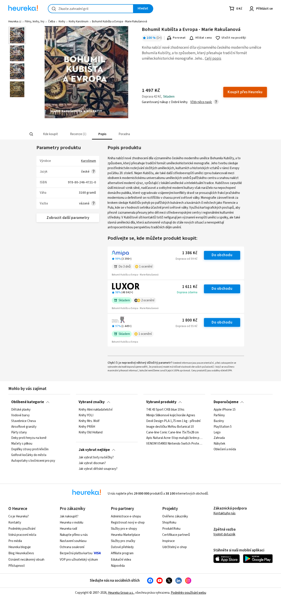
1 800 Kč (189, 320)
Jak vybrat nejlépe (94, 449)
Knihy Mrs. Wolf (89, 421)
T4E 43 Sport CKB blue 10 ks (165, 410)
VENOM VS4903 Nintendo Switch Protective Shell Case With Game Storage (174, 444)
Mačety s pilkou (21, 444)
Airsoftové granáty (23, 426)
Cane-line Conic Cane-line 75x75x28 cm (172, 432)
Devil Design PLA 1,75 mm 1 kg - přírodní (173, 421)
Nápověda (118, 565)
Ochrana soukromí (72, 547)
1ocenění (145, 266)
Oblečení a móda (225, 449)
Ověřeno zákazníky (175, 516)
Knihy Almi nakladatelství (95, 410)
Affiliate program (122, 553)
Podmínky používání (21, 528)
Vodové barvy (20, 415)
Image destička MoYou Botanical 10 (170, 426)
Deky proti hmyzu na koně (29, 438)
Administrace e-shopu (126, 516)
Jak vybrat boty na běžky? (96, 457)
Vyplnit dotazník (224, 534)
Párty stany (19, 432)
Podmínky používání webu (188, 592)
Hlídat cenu (203, 38)
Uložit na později (234, 38)
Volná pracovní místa (22, 535)
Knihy (62, 21)
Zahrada (219, 438)
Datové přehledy (122, 547)
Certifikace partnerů (176, 535)
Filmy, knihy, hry (34, 21)
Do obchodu (222, 255)
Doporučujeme (226, 402)
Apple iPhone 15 (225, 410)
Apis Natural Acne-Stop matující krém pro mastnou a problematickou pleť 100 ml (174, 438)
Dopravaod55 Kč (186, 326)
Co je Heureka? (18, 516)
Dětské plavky (21, 410)
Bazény (219, 421)
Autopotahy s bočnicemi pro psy (33, 461)
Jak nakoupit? (69, 516)
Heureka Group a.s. (121, 592)
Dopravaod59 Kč (186, 259)
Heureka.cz (14, 21)
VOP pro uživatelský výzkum (79, 559)
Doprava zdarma (187, 292)
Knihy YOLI (86, 415)
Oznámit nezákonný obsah (26, 559)
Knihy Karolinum (78, 21)
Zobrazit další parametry (68, 217)
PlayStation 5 (223, 426)
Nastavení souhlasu (73, 541)
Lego (217, 432)
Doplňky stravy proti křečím (30, 449)
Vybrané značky (92, 402)
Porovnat (179, 38)
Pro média (15, 541)
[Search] (31, 134)
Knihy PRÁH (87, 426)
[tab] (49, 134)
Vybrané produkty (161, 402)
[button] (49, 134)
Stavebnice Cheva (23, 421)
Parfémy (219, 415)
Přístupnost (16, 565)
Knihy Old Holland (91, 432)
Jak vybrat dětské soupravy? (98, 469)
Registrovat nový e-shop (128, 522)
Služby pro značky (123, 541)
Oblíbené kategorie (27, 402)
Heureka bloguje (19, 547)
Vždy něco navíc (201, 102)
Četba (51, 21)
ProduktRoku (171, 528)
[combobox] (90, 8)
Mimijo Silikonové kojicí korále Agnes (170, 415)
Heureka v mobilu (71, 522)
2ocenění (147, 300)
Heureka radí (68, 528)
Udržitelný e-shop (174, 547)
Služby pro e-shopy (124, 528)
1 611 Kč (189, 287)
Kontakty (14, 522)
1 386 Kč (189, 253)
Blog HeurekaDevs (21, 553)
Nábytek (219, 444)
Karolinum (88, 161)
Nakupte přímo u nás (74, 535)
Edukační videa (121, 559)
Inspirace (168, 541)
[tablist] (108, 134)
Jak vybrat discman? (92, 463)
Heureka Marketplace (125, 535)
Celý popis (213, 58)
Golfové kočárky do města (28, 455)
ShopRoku (169, 522)
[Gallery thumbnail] (17, 35)
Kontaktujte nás (224, 513)
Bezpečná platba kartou (76, 553)
